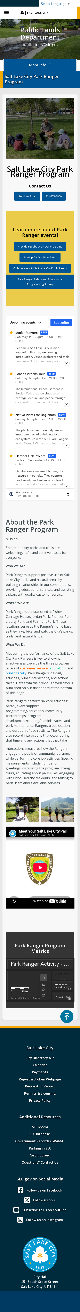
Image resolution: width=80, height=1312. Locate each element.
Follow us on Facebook (44, 1190)
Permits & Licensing (40, 1093)
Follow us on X (44, 1200)
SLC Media (40, 1127)
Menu (8, 13)
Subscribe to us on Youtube (44, 1210)
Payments (40, 1072)
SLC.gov (46, 13)
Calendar (40, 1065)
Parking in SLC (40, 1148)
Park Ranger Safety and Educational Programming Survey (40, 281)
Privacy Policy (40, 1100)
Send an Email (27, 196)
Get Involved (40, 1155)
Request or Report (40, 1086)
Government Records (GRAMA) (40, 1141)
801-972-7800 (54, 196)
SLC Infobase (40, 1134)
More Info (38, 64)
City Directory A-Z (40, 1058)
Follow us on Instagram (44, 1220)
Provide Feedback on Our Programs (40, 246)
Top (66, 1016)
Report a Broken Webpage (40, 1079)
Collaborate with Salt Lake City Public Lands (40, 268)
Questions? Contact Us (40, 1162)
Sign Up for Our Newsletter (40, 257)
